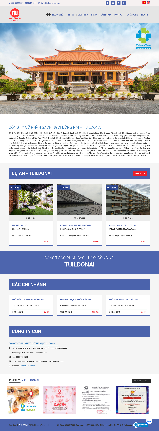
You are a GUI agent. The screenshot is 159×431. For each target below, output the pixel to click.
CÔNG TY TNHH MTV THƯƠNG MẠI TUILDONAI (32, 343)
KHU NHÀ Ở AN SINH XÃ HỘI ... (124, 225)
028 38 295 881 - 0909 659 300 (23, 3)
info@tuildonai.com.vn (50, 3)
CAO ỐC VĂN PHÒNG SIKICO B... (76, 225)
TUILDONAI (23, 425)
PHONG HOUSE (19, 225)
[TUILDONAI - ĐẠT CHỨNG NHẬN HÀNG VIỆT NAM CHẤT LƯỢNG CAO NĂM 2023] (97, 400)
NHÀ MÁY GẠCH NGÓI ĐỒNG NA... (28, 299)
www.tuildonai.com (27, 366)
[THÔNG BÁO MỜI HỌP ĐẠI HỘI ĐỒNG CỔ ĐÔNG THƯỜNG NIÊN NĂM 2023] (61, 400)
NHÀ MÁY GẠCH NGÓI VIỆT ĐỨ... (76, 299)
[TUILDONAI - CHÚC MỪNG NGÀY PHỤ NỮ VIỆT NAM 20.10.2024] (25, 400)
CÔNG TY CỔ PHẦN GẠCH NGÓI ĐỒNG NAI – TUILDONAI (55, 127)
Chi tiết (47, 242)
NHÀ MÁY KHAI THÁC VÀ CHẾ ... (124, 299)
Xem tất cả (140, 174)
